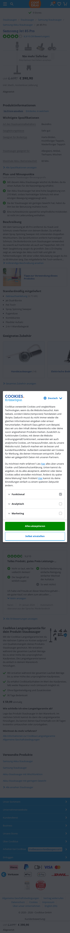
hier (43, 463)
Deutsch (53, 398)
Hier (40, 478)
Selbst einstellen (35, 536)
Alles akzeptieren (35, 526)
